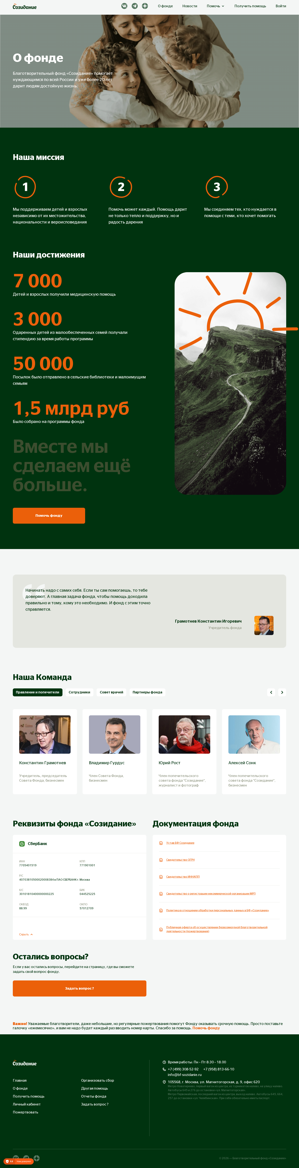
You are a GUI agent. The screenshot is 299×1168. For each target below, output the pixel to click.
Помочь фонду (206, 1028)
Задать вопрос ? (94, 1104)
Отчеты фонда (93, 1096)
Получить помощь (250, 6)
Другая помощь (94, 1088)
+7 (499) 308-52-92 (183, 1069)
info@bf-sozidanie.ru (185, 1075)
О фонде (165, 6)
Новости (189, 6)
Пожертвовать (25, 1112)
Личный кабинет (27, 1104)
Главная (19, 1080)
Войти (281, 6)
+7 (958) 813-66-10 (218, 1069)
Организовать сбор (97, 1080)
